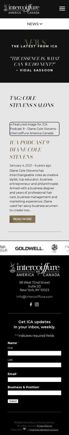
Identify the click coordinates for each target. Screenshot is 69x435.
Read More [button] (22, 219)
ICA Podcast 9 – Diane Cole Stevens (31, 149)
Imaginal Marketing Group (44, 429)
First (10, 348)
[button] (31, 305)
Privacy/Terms (44, 425)
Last (10, 359)
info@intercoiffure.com (34, 297)
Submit (13, 401)
